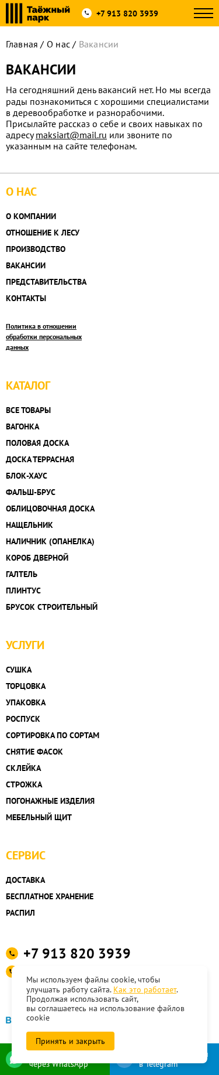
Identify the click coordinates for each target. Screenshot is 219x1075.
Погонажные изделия (50, 801)
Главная (22, 44)
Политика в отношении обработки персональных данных (44, 336)
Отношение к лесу (42, 232)
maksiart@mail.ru (71, 135)
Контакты (26, 298)
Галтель (21, 574)
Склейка (23, 768)
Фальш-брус (30, 492)
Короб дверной (37, 557)
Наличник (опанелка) (50, 541)
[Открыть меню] (203, 13)
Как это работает (144, 989)
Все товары (28, 410)
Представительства (46, 282)
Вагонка (22, 426)
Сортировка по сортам (52, 735)
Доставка (25, 880)
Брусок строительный (52, 607)
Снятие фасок (34, 751)
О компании (31, 216)
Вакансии (26, 265)
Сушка (19, 669)
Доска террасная (40, 459)
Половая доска (37, 443)
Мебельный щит (39, 817)
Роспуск (23, 719)
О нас (58, 44)
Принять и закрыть (70, 1041)
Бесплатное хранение (49, 896)
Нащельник (29, 525)
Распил (20, 912)
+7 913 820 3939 (127, 13)
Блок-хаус (26, 475)
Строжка (24, 784)
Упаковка (26, 702)
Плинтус (23, 590)
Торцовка (26, 686)
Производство (35, 249)
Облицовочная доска (50, 508)
